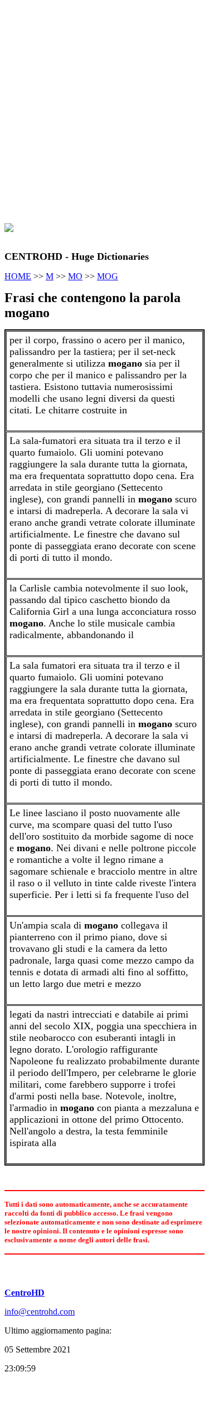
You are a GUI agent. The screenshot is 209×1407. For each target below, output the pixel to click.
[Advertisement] (104, 108)
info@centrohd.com (39, 1311)
